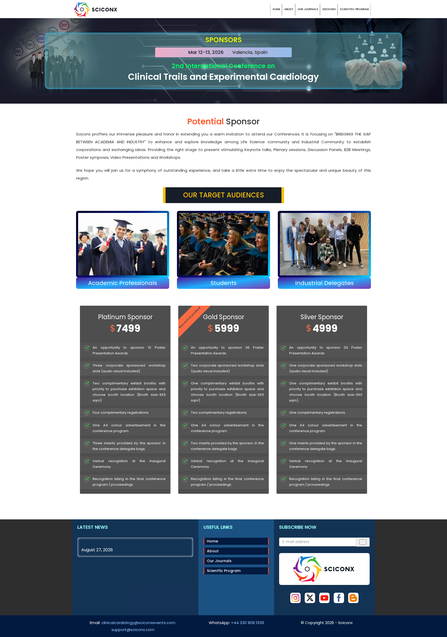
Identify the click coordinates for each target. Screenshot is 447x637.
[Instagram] (295, 598)
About (288, 9)
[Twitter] (310, 598)
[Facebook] (339, 598)
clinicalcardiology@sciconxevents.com (138, 622)
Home (276, 9)
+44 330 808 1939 (247, 622)
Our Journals (307, 9)
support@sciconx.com (132, 629)
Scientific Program (354, 9)
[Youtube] (324, 598)
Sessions (329, 9)
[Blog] (353, 598)
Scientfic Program (224, 570)
